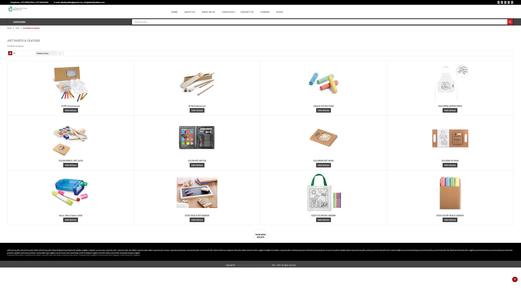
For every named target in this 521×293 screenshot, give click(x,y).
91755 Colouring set (70, 106)
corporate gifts (111, 250)
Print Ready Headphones (396, 250)
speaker (17, 253)
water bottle (114, 253)
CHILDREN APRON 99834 (450, 106)
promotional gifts (426, 250)
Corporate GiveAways (178, 250)
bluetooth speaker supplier (78, 250)
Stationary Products (28, 253)
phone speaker (340, 250)
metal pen (295, 250)
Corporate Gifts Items (69, 255)
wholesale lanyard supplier (130, 253)
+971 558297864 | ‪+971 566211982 (34, 2)
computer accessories (96, 250)
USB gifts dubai (104, 253)
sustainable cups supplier (45, 253)
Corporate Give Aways (161, 250)
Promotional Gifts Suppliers (109, 255)
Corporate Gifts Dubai (15, 255)
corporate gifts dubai (145, 250)
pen (300, 250)
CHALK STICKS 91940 (323, 106)
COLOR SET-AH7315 (197, 161)
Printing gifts (360, 250)
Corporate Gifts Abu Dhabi (126, 250)
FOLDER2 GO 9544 (450, 161)
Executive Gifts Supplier (255, 250)
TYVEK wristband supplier (88, 253)
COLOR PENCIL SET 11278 (71, 161)
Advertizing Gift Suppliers (130, 255)
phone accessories (328, 250)
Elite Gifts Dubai (240, 250)
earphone (230, 250)
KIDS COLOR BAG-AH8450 (323, 215)
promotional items (482, 250)
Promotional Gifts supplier (465, 250)
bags (66, 250)
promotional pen (496, 250)
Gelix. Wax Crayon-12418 (70, 215)
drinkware (222, 250)
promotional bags (412, 250)
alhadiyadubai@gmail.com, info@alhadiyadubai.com (82, 2)
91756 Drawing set (197, 106)
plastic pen (351, 250)
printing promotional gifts (376, 250)
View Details (71, 110)
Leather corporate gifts (282, 250)
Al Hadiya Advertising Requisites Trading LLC (253, 265)
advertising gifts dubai (29, 250)
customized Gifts (193, 250)
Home (9, 28)
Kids (17, 28)
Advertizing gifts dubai (47, 250)
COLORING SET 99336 (323, 161)
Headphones (269, 250)
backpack (60, 250)
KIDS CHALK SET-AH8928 (197, 215)
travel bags (74, 253)
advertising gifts (13, 250)
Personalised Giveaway (311, 250)
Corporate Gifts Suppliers (88, 255)
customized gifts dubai (209, 250)
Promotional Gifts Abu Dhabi (443, 250)
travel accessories (63, 253)
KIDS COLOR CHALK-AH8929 (450, 215)
